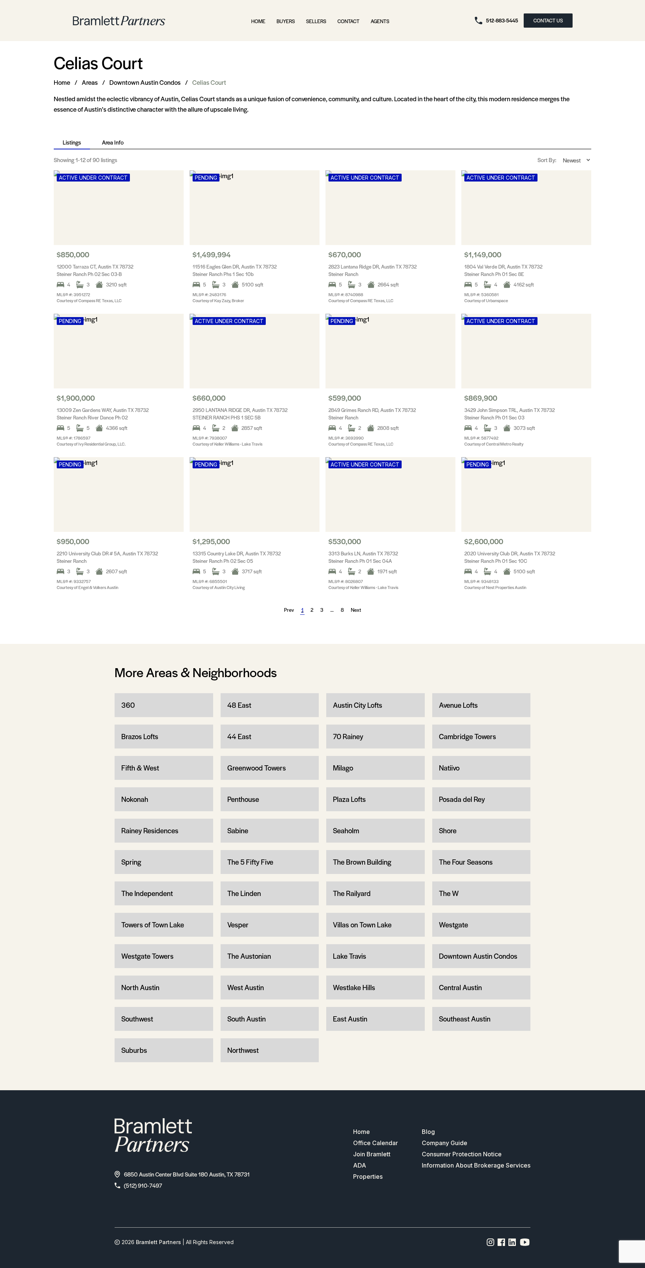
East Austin (350, 1019)
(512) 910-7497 (143, 1185)
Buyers (286, 21)
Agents (380, 21)
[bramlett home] (119, 20)
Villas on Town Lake (362, 925)
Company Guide (444, 1143)
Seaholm (346, 830)
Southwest (137, 1019)
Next (356, 609)
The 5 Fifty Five (250, 862)
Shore (448, 830)
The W (449, 893)
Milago (343, 768)
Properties (368, 1176)
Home (258, 21)
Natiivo (449, 768)
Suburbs (134, 1050)
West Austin (245, 987)
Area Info (113, 142)
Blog (428, 1131)
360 (128, 705)
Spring (131, 862)
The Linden (244, 893)
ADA (359, 1165)
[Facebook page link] (501, 1242)
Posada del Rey (462, 799)
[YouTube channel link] (524, 1242)
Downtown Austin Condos (145, 82)
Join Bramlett (371, 1154)
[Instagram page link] (491, 1242)
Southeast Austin (464, 1019)
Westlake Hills (354, 987)
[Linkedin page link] (512, 1242)
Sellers (316, 21)
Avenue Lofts (458, 705)
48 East (239, 705)
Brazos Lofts (139, 736)
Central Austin (460, 987)
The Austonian (249, 956)
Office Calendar (375, 1143)
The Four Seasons (466, 862)
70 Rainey (348, 736)
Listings (72, 142)
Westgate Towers (147, 956)
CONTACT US (548, 20)
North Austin (140, 987)
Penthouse (243, 799)
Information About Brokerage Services (476, 1165)
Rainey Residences (149, 830)
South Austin (246, 1019)
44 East (239, 736)
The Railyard (352, 893)
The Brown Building (362, 862)
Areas (90, 82)
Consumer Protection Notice (462, 1154)
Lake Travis (349, 956)
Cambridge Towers (467, 736)
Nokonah (134, 799)
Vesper (238, 925)
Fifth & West (140, 768)
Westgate (453, 925)
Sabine (237, 830)
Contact (348, 21)
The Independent (147, 893)
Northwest (243, 1050)
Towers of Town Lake (152, 925)
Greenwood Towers (256, 768)
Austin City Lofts (357, 705)
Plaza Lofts (349, 799)
